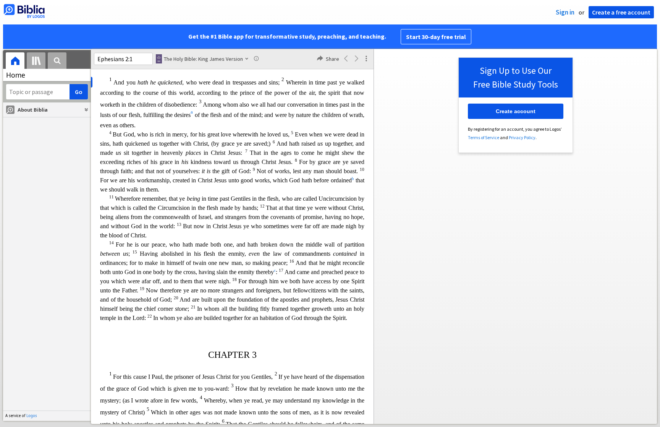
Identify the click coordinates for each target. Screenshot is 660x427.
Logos (31, 415)
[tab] (15, 61)
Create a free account (621, 12)
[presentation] (15, 61)
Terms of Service (483, 137)
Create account (515, 111)
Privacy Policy (522, 137)
